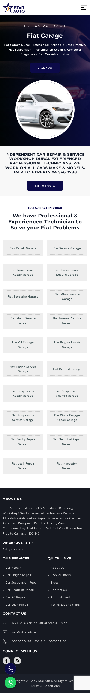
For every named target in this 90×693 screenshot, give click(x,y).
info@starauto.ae (25, 632)
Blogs (55, 582)
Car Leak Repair (17, 604)
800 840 (40, 641)
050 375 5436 (21, 641)
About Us (57, 567)
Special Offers (61, 575)
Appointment (60, 597)
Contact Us (59, 590)
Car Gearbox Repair (20, 590)
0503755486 (57, 641)
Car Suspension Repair (22, 582)
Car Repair (13, 567)
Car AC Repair (16, 597)
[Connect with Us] (6, 660)
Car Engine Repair (19, 575)
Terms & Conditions (65, 604)
